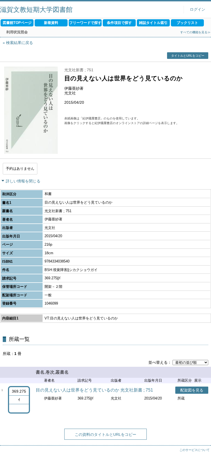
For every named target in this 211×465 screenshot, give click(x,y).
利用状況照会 (17, 32)
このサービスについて (194, 450)
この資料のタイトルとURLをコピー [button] (105, 434)
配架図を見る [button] (191, 390)
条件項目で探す (119, 23)
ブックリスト (187, 23)
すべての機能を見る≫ (195, 32)
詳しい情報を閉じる (23, 181)
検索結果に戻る (19, 42)
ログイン (197, 9)
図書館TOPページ (17, 23)
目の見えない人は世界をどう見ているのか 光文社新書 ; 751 (94, 390)
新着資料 (51, 23)
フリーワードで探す (85, 23)
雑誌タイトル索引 (153, 23)
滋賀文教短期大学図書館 (36, 9)
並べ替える (158, 362)
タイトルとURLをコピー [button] (187, 55)
